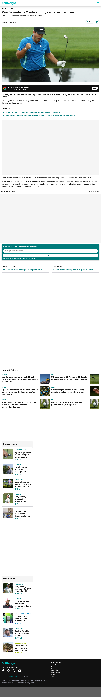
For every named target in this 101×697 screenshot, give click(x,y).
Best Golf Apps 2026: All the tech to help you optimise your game (22, 618)
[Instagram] (9, 671)
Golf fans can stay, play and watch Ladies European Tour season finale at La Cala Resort (22, 648)
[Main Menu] (98, 3)
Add (94, 88)
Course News (20, 643)
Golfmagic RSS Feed (57, 668)
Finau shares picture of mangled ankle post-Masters (22, 270)
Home (4, 9)
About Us (54, 665)
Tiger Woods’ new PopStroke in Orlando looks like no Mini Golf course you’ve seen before (20, 392)
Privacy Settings (56, 672)
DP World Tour (21, 450)
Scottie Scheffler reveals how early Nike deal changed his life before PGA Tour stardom (23, 633)
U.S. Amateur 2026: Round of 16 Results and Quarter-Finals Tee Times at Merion (69, 378)
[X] (15, 671)
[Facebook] (4, 671)
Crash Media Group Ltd (13, 676)
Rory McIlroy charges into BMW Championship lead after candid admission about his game (23, 589)
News (10, 9)
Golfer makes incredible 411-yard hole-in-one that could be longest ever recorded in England (19, 404)
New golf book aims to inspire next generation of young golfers (67, 403)
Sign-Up (53, 676)
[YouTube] (20, 671)
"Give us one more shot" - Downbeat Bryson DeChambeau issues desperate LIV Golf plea (23, 513)
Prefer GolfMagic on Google (18, 87)
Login (53, 674)
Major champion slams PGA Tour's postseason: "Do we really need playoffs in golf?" (23, 484)
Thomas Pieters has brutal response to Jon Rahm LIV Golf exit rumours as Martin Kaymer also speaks (22, 603)
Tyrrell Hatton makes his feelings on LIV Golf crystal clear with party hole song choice (22, 469)
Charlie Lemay (6, 21)
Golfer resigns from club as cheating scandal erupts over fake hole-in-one (67, 391)
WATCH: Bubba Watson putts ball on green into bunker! (74, 270)
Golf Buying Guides (22, 613)
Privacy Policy (40, 258)
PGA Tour (18, 479)
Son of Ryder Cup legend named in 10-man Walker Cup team (32, 112)
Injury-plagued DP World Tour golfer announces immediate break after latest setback (23, 454)
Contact (53, 667)
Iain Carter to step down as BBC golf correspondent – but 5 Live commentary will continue (20, 379)
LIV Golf (18, 464)
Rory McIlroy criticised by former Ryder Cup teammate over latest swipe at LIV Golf (23, 499)
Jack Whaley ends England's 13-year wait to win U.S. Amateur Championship (40, 115)
